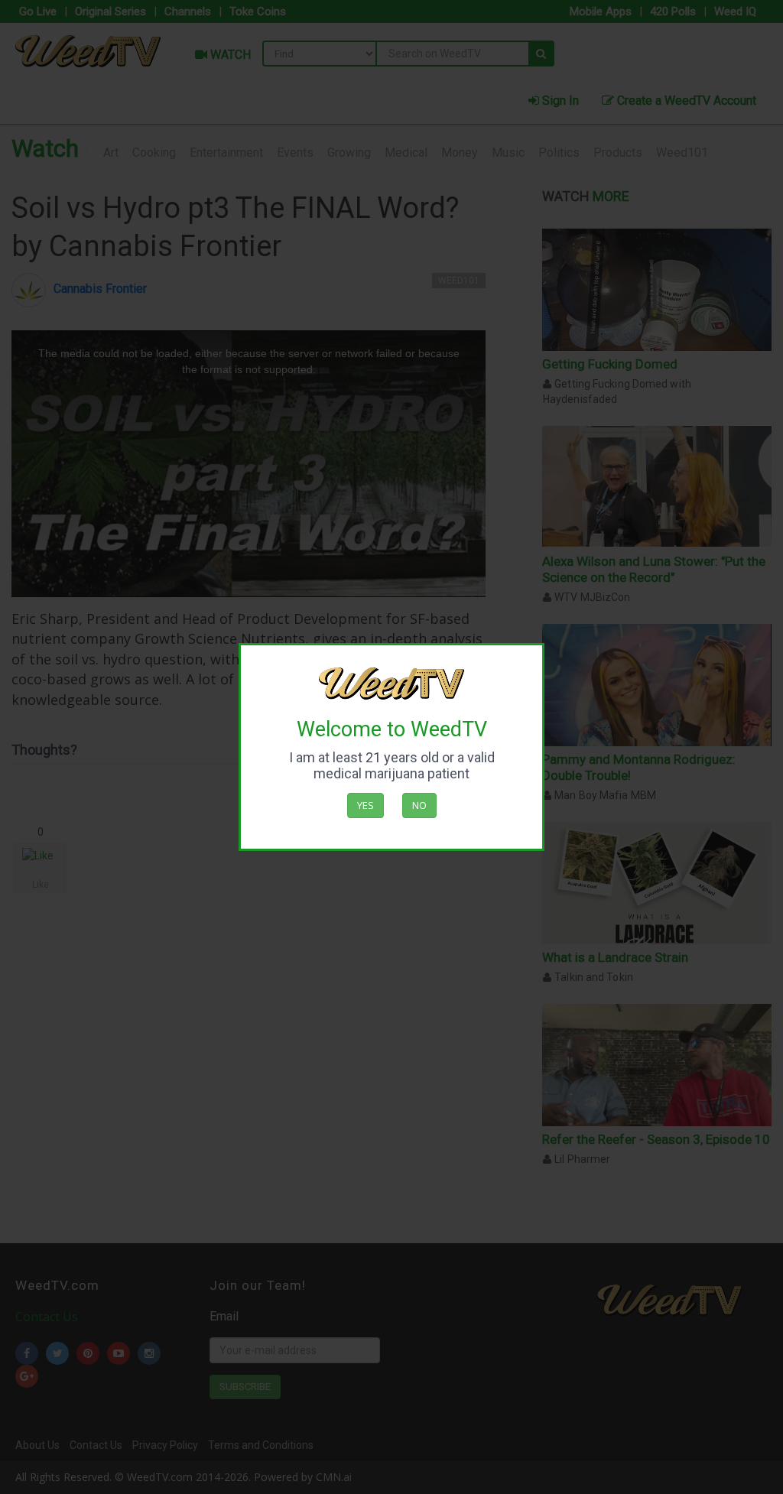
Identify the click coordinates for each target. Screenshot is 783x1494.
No (419, 805)
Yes (365, 805)
